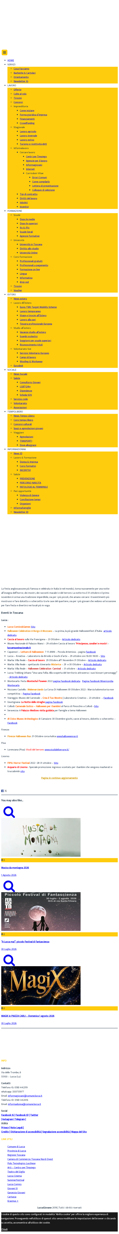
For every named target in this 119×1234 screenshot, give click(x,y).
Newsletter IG (21, 81)
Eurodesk (18, 366)
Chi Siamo (12, 4)
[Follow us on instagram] (8, 36)
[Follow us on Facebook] (8, 28)
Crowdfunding (27, 123)
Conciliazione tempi (30, 500)
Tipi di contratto (28, 194)
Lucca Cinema (14, 1176)
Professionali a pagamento (34, 265)
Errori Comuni (39, 177)
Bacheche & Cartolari (25, 73)
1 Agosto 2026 (8, 875)
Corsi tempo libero (23, 420)
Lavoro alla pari (28, 320)
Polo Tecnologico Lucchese (21, 1163)
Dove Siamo (13, 9)
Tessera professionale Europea (36, 324)
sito (22, 771)
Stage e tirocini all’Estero (33, 315)
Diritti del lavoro (28, 198)
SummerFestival (15, 1180)
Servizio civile (21, 399)
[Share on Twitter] (5, 791)
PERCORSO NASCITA (30, 483)
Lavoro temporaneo (30, 311)
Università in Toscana (31, 244)
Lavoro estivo (27, 140)
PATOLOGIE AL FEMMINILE (34, 487)
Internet (30, 169)
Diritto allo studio (29, 249)
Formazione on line (30, 269)
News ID (18, 454)
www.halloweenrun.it (67, 736)
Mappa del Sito (79, 1132)
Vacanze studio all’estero (33, 332)
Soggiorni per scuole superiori (35, 341)
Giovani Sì (12, 1188)
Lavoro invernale (28, 136)
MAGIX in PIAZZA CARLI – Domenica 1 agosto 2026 (27, 1016)
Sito (33, 627)
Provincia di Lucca (16, 1151)
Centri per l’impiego (36, 157)
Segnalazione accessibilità (56, 1132)
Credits (5, 1132)
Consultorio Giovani (30, 382)
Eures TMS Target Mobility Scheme (38, 307)
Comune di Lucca (16, 1147)
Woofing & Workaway (31, 361)
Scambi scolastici (29, 336)
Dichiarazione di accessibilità (26, 1132)
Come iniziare (27, 111)
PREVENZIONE (27, 479)
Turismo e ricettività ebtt (33, 144)
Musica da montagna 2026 (15, 868)
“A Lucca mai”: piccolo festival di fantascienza (25, 942)
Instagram (7, 1119)
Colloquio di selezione (43, 190)
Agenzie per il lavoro (36, 161)
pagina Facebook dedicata (66, 681)
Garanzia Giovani (16, 1193)
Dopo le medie (27, 219)
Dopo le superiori (29, 223)
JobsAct (24, 203)
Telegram (20, 1119)
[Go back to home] (10, 43)
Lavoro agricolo (28, 131)
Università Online (28, 253)
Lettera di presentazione (45, 186)
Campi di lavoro (28, 357)
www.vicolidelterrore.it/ (57, 750)
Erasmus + (12, 1201)
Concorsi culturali (23, 424)
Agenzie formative (30, 236)
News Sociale (20, 374)
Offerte (17, 90)
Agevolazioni (26, 437)
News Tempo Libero (24, 416)
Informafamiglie (22, 508)
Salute (17, 378)
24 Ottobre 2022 (16, 582)
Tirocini (18, 98)
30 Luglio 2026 (9, 949)
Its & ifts (24, 228)
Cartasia (11, 1197)
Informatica (26, 278)
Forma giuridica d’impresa (33, 115)
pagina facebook (54, 702)
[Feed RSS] (8, 24)
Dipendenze (26, 391)
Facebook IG (7, 1115)
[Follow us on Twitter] (9, 32)
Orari (10, 13)
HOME (10, 60)
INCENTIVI (25, 470)
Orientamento (21, 77)
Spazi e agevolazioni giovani (28, 428)
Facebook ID (22, 1115)
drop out (24, 282)
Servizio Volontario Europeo (34, 353)
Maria (10, 574)
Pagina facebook (31, 694)
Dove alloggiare (28, 445)
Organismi (25, 504)
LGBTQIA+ (25, 387)
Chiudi (4, 1229)
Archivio (11, 578)
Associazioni (20, 407)
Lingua (23, 274)
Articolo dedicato (71, 639)
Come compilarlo (41, 182)
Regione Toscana (16, 1155)
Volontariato (20, 403)
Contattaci (13, 17)
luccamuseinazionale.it (19, 648)
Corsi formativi (28, 466)
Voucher (18, 290)
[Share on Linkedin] (9, 791)
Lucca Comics (14, 1184)
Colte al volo (20, 94)
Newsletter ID (21, 512)
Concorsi (18, 102)
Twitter (34, 1115)
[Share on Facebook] (2, 791)
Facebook (108, 698)
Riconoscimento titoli (31, 345)
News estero (20, 299)
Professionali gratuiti (31, 261)
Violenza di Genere (29, 495)
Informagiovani (34, 165)
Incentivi (24, 207)
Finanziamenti (27, 119)
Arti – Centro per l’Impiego (21, 1168)
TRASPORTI (26, 441)
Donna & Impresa (29, 462)
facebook (91, 652)
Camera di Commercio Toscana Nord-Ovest (30, 1159)
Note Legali (16, 1128)
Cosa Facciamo (21, 69)
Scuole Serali (26, 232)
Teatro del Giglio (16, 1172)
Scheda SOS (26, 395)
